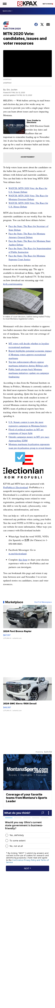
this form (23, 559)
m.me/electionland (17, 553)
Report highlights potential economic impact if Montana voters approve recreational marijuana (30, 354)
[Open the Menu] (4, 4)
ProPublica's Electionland (15, 487)
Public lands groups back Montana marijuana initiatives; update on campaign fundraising (29, 373)
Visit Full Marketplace (43, 602)
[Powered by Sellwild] (48, 752)
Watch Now (47, 4)
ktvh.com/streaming (12, 283)
